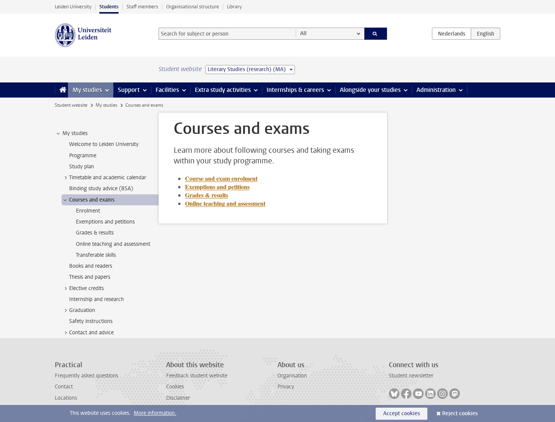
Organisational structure (192, 6)
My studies (87, 90)
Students (109, 6)
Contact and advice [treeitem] (91, 332)
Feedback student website (196, 375)
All (303, 33)
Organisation (292, 375)
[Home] (61, 90)
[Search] (375, 34)
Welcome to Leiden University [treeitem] (104, 144)
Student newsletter (411, 375)
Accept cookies (401, 413)
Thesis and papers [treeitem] (89, 277)
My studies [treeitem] (75, 133)
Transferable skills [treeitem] (96, 255)
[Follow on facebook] (406, 393)
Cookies (175, 386)
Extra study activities (223, 90)
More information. (155, 413)
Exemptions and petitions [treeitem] (105, 221)
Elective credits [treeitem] (86, 288)
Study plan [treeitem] (81, 166)
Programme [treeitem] (82, 155)
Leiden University (73, 6)
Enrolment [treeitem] (88, 210)
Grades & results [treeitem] (95, 232)
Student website (71, 105)
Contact (64, 386)
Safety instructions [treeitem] (91, 321)
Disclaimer (178, 398)
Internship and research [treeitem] (96, 299)
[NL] (451, 34)
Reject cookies (460, 413)
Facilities (167, 90)
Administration (436, 90)
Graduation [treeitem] (82, 310)
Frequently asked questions (86, 375)
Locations (66, 398)
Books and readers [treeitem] (90, 266)
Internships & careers (295, 90)
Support (129, 90)
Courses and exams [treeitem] (91, 199)
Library (234, 6)
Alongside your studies (370, 90)
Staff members (142, 6)
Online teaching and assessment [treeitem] (113, 244)
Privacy (286, 386)
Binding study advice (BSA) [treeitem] (101, 188)
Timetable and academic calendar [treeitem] (107, 177)
